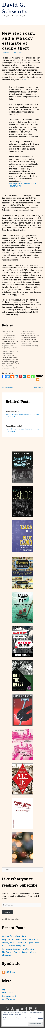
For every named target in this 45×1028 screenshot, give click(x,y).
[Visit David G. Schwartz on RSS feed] (7, 1010)
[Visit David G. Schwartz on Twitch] (31, 1010)
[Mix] (28, 376)
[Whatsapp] (33, 376)
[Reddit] (12, 376)
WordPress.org (8, 999)
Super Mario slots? (14, 426)
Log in (5, 989)
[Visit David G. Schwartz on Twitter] (22, 1010)
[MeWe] (24, 376)
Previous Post (7, 387)
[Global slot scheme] (31, 338)
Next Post (38, 387)
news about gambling (25, 414)
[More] (37, 379)
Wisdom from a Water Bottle (14, 936)
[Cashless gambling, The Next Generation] (11, 359)
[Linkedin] (16, 376)
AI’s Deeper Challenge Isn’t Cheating (18, 949)
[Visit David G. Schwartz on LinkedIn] (17, 1010)
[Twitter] (8, 376)
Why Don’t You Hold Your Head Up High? (20, 940)
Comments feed (9, 996)
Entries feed (7, 993)
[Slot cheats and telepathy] (11, 339)
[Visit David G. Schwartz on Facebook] (26, 1010)
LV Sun (26, 80)
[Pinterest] (20, 376)
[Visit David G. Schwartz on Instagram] (35, 1010)
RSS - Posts (10, 972)
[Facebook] (4, 376)
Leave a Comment (11, 414)
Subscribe (7, 912)
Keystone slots (12, 411)
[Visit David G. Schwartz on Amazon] (12, 1010)
